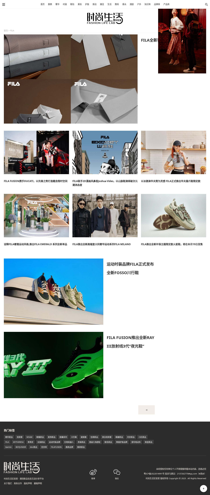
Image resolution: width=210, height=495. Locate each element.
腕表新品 (81, 447)
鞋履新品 (119, 437)
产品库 (166, 4)
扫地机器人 (69, 442)
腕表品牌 (69, 447)
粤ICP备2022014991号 (154, 473)
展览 (102, 4)
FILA (7, 442)
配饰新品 (51, 437)
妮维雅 (83, 437)
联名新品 (108, 442)
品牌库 (157, 4)
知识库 (148, 4)
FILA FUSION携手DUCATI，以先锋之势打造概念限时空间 (35, 181)
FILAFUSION (56, 447)
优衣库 (44, 447)
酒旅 (132, 4)
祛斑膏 (19, 437)
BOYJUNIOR (21, 447)
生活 (109, 4)
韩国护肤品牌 (121, 442)
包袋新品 (94, 437)
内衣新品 (131, 437)
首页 (43, 4)
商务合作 (18, 483)
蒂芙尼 (30, 442)
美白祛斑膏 (106, 437)
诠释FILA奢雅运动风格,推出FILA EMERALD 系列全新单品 (35, 244)
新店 (95, 4)
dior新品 (33, 447)
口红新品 (142, 437)
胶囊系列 (63, 437)
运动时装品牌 (54, 442)
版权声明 (28, 483)
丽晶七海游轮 (94, 442)
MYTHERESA (18, 442)
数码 (117, 4)
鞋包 (72, 4)
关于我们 (8, 483)
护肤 (87, 4)
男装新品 (81, 442)
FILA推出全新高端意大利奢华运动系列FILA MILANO (101, 244)
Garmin (8, 447)
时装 (65, 4)
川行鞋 (74, 437)
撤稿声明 (38, 483)
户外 (139, 4)
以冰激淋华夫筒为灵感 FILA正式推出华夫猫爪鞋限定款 (170, 181)
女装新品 (41, 442)
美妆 (80, 4)
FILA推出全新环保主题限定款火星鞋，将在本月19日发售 (172, 244)
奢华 (57, 4)
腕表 (50, 4)
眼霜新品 (40, 437)
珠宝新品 (148, 442)
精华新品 (9, 437)
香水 (124, 4)
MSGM (29, 437)
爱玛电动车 (136, 442)
